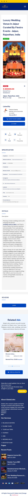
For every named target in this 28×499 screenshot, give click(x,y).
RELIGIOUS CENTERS (8, 423)
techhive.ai (15, 495)
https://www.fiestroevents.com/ (17, 159)
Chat (9, 141)
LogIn (14, 305)
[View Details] (5, 134)
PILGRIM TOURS (7, 426)
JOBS (3, 436)
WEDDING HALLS (7, 439)
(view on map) (7, 97)
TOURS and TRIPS (7, 429)
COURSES (5, 433)
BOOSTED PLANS (7, 442)
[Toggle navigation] (25, 6)
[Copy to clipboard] (24, 86)
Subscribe (22, 391)
